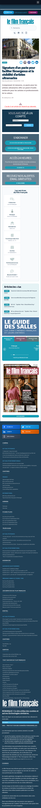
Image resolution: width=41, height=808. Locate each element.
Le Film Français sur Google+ (10, 688)
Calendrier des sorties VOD (10, 656)
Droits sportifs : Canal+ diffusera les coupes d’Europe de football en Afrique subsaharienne (20, 553)
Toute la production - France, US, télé (12, 601)
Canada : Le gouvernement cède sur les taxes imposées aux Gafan (20, 635)
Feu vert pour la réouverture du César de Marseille (15, 457)
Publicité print (6, 680)
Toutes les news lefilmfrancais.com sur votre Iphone (16, 690)
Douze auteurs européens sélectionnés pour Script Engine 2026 (19, 550)
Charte (4, 682)
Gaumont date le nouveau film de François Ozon (20, 292)
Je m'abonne (20, 416)
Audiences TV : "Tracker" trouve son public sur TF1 (15, 570)
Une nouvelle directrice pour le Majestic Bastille (19, 298)
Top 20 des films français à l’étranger (12, 497)
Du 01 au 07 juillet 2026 (8, 586)
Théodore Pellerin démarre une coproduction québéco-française (20, 465)
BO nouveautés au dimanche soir (11, 483)
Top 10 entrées (6, 485)
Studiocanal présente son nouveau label (13, 463)
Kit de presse (6, 676)
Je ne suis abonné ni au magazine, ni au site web (20, 148)
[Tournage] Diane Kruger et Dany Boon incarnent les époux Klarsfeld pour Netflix (20, 622)
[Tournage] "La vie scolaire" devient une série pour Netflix (17, 619)
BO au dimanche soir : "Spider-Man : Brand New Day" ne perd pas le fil (20, 312)
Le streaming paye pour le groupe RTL (12, 631)
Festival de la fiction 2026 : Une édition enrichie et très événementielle (17, 541)
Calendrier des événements (10, 603)
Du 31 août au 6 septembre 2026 (11, 518)
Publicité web (6, 678)
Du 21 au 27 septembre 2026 (10, 524)
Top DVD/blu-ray (7, 643)
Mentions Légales (7, 668)
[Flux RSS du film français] (14, 32)
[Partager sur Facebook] (29, 62)
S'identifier (8, 12)
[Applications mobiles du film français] (26, 32)
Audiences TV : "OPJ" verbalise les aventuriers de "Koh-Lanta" (18, 572)
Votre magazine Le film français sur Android (14, 694)
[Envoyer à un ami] (21, 62)
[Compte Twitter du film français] (22, 32)
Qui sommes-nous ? (8, 664)
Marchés (5, 508)
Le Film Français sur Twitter (9, 686)
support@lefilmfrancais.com (25, 759)
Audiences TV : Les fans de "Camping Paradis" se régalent (18, 574)
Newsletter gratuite (8, 599)
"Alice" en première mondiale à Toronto (13, 556)
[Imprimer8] (25, 62)
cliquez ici (20, 167)
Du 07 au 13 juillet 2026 (8, 585)
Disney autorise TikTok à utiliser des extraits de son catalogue (18, 633)
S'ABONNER (33, 12)
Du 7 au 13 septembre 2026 (9, 520)
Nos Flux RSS (6, 696)
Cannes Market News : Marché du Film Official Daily (16, 698)
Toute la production (20, 357)
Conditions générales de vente (11, 672)
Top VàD (5, 645)
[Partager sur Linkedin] (37, 62)
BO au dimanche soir (8, 481)
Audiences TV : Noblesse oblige (11, 568)
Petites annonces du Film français (11, 605)
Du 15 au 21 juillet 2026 (8, 582)
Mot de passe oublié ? (21, 12)
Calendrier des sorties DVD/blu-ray (12, 654)
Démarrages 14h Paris (8, 479)
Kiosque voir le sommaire (9, 597)
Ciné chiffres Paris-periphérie (10, 489)
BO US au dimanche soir (9, 495)
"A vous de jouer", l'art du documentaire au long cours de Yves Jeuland (19, 537)
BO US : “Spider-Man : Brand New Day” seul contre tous (19, 305)
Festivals (5, 506)
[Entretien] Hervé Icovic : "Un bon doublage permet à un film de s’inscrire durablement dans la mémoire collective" (19, 454)
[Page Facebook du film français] (18, 32)
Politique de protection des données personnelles (16, 670)
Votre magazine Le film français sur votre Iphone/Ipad (17, 692)
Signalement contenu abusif (10, 674)
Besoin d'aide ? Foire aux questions (12, 607)
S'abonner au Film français (9, 595)
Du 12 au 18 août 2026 (8, 581)
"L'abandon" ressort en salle (10, 451)
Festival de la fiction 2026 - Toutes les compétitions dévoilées (19, 544)
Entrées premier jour (8, 487)
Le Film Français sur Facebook (10, 684)
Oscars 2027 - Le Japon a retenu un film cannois (15, 467)
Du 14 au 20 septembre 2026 (10, 522)
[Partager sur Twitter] (33, 62)
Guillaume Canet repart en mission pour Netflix (15, 625)
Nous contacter (7, 666)
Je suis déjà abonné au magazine (20, 142)
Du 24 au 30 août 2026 (8, 516)
